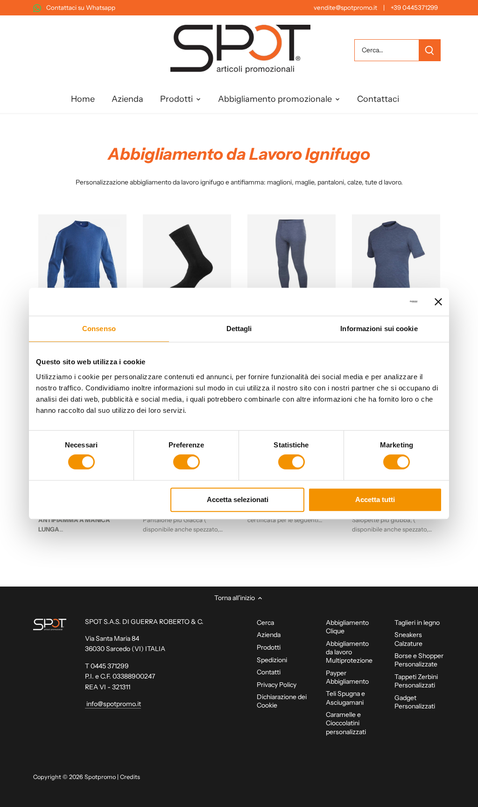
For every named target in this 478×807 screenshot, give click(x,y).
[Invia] (429, 50)
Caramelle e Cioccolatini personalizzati (346, 723)
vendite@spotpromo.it (345, 7)
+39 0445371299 (414, 7)
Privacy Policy (276, 684)
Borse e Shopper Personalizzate (418, 659)
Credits (130, 776)
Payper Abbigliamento (347, 677)
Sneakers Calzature (408, 638)
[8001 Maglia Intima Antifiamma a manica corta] (396, 258)
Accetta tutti (375, 499)
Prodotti (269, 647)
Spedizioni (272, 660)
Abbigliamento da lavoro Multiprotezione (349, 652)
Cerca (265, 622)
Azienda (269, 634)
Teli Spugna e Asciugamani (345, 697)
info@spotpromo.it (113, 704)
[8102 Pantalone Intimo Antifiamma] (291, 258)
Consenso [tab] (99, 329)
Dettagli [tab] (239, 329)
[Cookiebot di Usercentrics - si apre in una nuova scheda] (376, 302)
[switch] (186, 461)
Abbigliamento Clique (347, 626)
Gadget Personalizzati (414, 702)
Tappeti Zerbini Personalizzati (416, 680)
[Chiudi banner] (438, 301)
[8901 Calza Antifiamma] (187, 258)
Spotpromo (100, 776)
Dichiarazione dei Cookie (282, 701)
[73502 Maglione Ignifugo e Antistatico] (82, 258)
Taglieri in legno (417, 622)
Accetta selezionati (237, 499)
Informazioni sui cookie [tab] (378, 329)
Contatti (269, 672)
